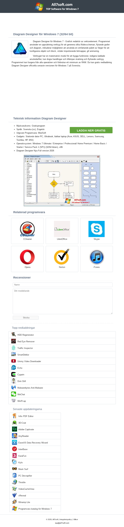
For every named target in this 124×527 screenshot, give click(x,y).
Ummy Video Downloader (29, 361)
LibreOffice (62, 239)
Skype (97, 239)
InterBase (22, 449)
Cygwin (20, 374)
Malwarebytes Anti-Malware (30, 388)
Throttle (22, 482)
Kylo (20, 462)
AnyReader (23, 436)
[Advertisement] (62, 22)
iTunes (96, 267)
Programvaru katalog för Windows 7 (35, 509)
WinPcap (21, 401)
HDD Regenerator (25, 335)
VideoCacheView (26, 489)
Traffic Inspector (25, 348)
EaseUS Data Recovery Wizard (33, 442)
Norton (62, 267)
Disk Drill (21, 381)
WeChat (21, 394)
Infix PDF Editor (25, 416)
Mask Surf (23, 469)
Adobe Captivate (26, 429)
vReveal (22, 495)
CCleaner (27, 239)
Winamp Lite (24, 502)
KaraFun (22, 456)
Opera (27, 267)
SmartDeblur (23, 355)
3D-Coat (22, 423)
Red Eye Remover (26, 341)
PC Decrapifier (25, 476)
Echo (19, 368)
